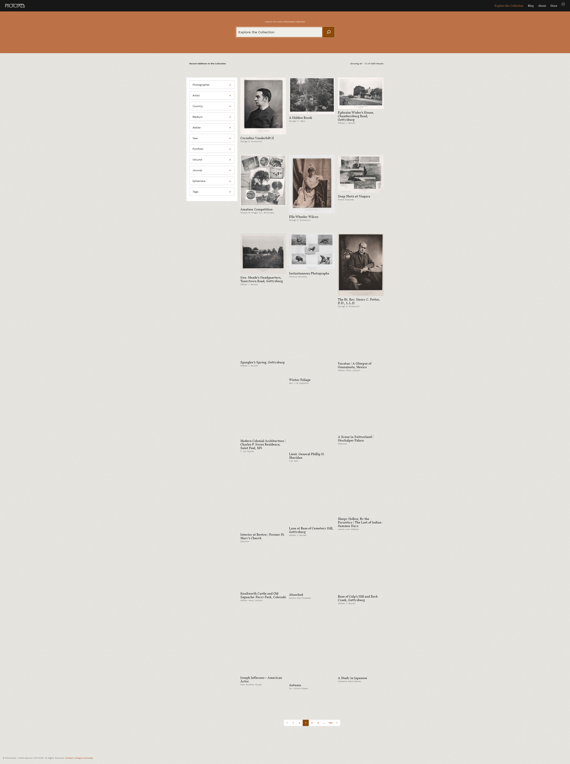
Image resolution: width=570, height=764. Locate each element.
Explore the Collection (508, 6)
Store (553, 6)
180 (331, 722)
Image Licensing (84, 758)
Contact (69, 758)
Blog (531, 6)
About (542, 6)
